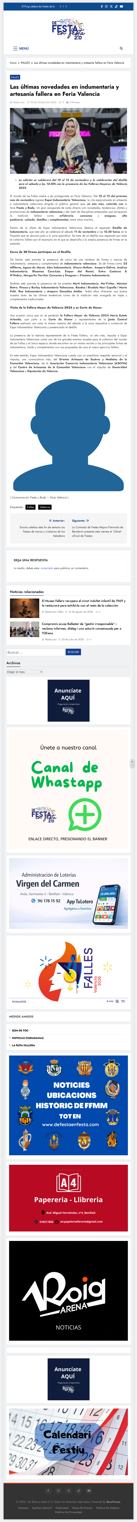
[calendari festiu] (68, 1474)
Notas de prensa (82, 1508)
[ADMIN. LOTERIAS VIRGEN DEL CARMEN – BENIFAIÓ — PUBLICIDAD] (68, 928)
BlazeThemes (113, 1502)
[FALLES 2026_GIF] (68, 1004)
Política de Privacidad (68, 1512)
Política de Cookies (107, 1508)
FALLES (15, 77)
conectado (46, 568)
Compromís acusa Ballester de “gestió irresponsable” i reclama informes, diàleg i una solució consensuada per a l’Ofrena (81, 628)
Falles (30, 507)
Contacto (23, 1508)
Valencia (45, 507)
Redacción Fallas (54, 612)
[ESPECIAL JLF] (68, 1154)
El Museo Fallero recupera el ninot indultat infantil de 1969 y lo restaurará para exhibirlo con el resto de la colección (83, 603)
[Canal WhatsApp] (68, 848)
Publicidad (62, 1508)
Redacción (18, 102)
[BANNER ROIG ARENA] (68, 1340)
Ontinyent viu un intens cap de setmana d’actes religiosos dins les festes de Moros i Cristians (36, 6)
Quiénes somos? (42, 1508)
